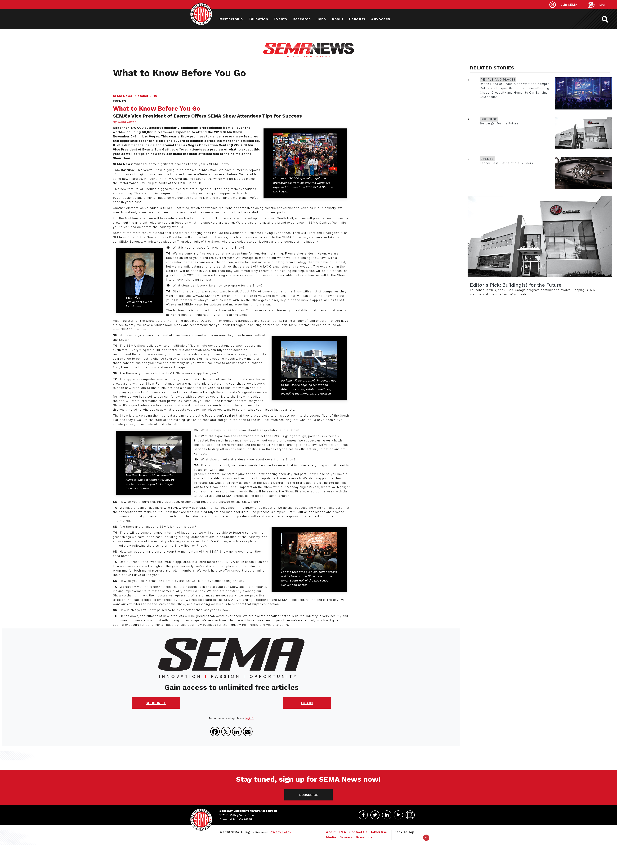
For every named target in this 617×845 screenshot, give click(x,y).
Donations (364, 837)
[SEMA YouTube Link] (398, 814)
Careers (346, 837)
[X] (225, 731)
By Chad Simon (125, 121)
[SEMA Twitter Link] (375, 814)
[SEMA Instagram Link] (410, 814)
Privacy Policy (280, 832)
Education (258, 19)
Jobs (321, 19)
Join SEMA (569, 4)
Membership (231, 19)
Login (603, 4)
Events (280, 19)
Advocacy (380, 19)
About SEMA (336, 832)
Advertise (379, 832)
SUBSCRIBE (156, 703)
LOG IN (307, 703)
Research (302, 19)
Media (331, 837)
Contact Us (358, 832)
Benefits (357, 19)
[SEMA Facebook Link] (363, 814)
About (337, 19)
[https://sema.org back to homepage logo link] (608, 19)
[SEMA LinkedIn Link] (386, 814)
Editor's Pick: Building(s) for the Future (516, 285)
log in (249, 718)
